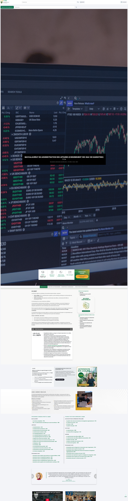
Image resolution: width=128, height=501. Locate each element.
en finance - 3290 (69, 424)
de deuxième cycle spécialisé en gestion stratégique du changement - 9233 (81, 454)
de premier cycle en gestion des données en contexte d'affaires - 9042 (46, 455)
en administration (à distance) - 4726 (40, 428)
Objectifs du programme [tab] (54, 286)
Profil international (39, 329)
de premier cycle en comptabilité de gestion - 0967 (43, 457)
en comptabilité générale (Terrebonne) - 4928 (41, 436)
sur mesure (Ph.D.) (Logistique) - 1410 (73, 431)
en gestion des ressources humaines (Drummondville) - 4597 (45, 441)
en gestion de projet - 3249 (71, 439)
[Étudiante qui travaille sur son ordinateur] (87, 377)
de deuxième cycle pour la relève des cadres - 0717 (76, 458)
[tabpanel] (64, 326)
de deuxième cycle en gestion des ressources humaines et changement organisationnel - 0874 (80, 451)
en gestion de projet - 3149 (71, 425)
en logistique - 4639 (36, 443)
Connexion (124, 2)
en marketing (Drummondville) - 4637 (40, 446)
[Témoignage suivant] (91, 476)
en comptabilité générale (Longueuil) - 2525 (41, 435)
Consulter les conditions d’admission (82, 276)
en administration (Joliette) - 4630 (39, 431)
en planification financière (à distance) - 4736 (42, 447)
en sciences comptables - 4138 (39, 451)
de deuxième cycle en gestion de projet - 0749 (75, 448)
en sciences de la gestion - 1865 (72, 442)
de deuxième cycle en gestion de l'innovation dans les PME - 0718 (79, 456)
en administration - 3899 (71, 430)
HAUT (126, 496)
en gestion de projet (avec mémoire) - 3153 (74, 441)
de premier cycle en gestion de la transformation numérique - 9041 (46, 461)
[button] (82, 2)
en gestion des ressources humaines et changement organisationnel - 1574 (81, 421)
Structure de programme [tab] (81, 286)
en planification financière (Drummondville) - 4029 (43, 449)
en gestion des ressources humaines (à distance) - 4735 (43, 439)
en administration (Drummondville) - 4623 (41, 430)
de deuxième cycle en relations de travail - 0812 (75, 453)
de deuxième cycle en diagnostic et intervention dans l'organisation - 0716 (81, 447)
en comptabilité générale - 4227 (39, 433)
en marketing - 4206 (37, 444)
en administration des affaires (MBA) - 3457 (75, 436)
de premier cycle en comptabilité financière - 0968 (42, 458)
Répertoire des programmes (7, 7)
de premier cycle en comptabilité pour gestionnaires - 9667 (44, 460)
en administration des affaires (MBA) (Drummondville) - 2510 (78, 438)
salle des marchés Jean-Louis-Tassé (55, 345)
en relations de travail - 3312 (72, 422)
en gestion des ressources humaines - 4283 (41, 438)
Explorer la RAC (59, 379)
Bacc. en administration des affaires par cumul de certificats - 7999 (46, 422)
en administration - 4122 (38, 427)
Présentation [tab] (43, 286)
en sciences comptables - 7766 (39, 421)
